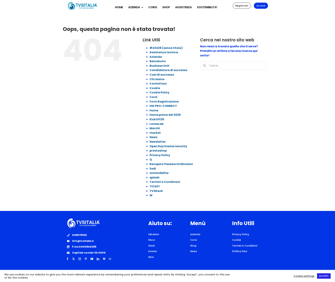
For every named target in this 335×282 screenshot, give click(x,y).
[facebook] (67, 259)
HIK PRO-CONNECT (163, 106)
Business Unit (159, 66)
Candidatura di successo (168, 70)
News (153, 137)
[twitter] (73, 259)
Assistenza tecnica (164, 52)
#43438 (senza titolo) (166, 48)
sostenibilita (159, 173)
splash (154, 177)
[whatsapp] (110, 259)
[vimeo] (104, 259)
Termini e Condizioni (165, 182)
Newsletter (158, 142)
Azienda (156, 57)
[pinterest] (85, 259)
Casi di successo (162, 75)
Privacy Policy (160, 155)
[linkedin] (98, 259)
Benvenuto (158, 61)
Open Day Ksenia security (168, 146)
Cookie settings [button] (303, 276)
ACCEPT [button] (324, 276)
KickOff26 (157, 119)
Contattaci (158, 84)
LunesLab (156, 124)
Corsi (153, 97)
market (155, 133)
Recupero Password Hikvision (171, 164)
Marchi (155, 128)
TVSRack (156, 191)
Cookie (155, 88)
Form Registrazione (164, 102)
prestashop (158, 151)
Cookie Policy (159, 92)
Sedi (153, 169)
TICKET (155, 186)
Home (154, 110)
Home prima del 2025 (165, 115)
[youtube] (92, 259)
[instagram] (79, 259)
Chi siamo (157, 79)
